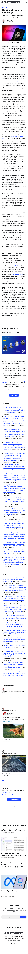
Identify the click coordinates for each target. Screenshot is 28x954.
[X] (7, 927)
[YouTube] (18, 927)
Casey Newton (9, 20)
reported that (15, 265)
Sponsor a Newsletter (14, 799)
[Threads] (15, 927)
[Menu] (26, 2)
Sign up (22, 938)
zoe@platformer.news (7, 794)
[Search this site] (24, 2)
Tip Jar (16, 938)
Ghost (16, 943)
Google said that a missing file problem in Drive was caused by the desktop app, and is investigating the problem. (14, 639)
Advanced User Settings (14, 940)
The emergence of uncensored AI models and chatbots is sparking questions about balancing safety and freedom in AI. (14, 544)
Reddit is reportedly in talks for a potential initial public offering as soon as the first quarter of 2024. (14, 579)
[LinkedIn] (10, 927)
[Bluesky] (12, 927)
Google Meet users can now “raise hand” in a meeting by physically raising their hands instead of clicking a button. (14, 632)
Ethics (11, 936)
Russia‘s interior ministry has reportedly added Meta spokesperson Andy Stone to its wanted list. (14, 551)
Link (3, 703)
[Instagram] (20, 927)
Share (23, 21)
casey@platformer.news (8, 792)
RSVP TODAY (14, 395)
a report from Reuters (17, 274)
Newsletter (4, 7)
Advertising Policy (18, 936)
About (6, 936)
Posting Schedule (9, 938)
